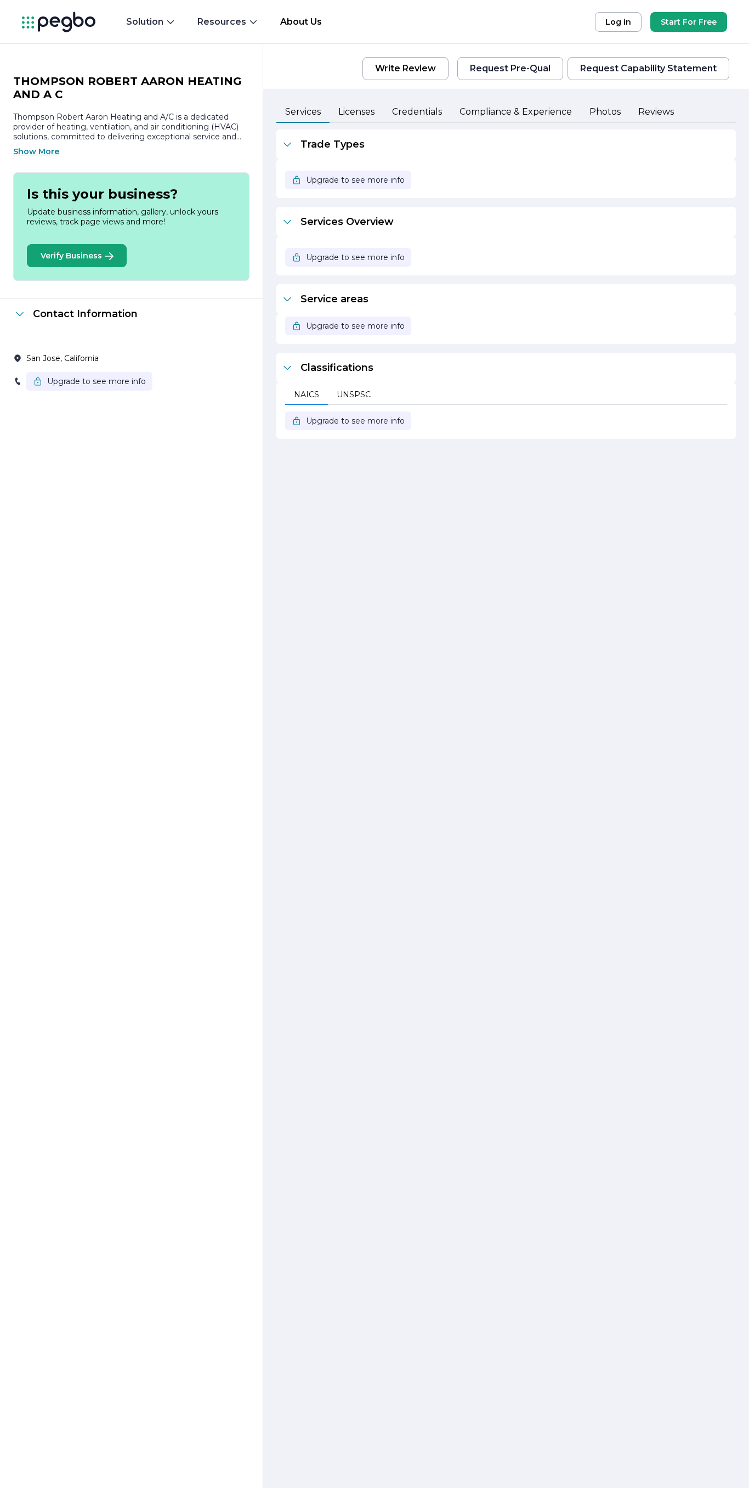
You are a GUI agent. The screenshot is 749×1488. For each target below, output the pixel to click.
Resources (221, 21)
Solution (144, 21)
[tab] (303, 112)
